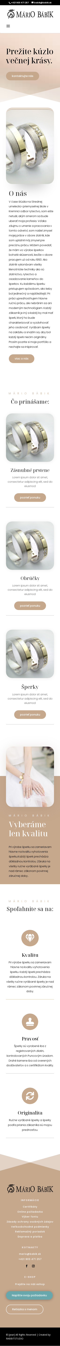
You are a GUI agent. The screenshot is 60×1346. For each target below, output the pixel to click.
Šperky (30, 686)
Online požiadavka (30, 1211)
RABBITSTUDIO (14, 1338)
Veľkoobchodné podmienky (30, 1226)
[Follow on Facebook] (26, 1266)
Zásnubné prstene (30, 470)
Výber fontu (30, 1216)
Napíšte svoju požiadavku (29, 1295)
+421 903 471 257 (30, 1259)
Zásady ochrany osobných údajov (30, 1221)
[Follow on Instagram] (33, 1266)
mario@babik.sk (30, 1254)
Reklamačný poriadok (30, 1231)
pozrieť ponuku (30, 497)
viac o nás (21, 359)
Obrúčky (30, 578)
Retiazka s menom (24, 1309)
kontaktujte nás (22, 76)
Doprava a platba (30, 1236)
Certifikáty (30, 1206)
